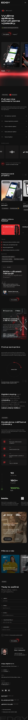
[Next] (26, 175)
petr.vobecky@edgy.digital (19, 654)
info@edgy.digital (5, 684)
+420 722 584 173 (5, 683)
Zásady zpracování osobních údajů (9, 711)
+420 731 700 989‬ (18, 653)
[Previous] (23, 175)
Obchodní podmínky (6, 709)
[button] (10, 230)
